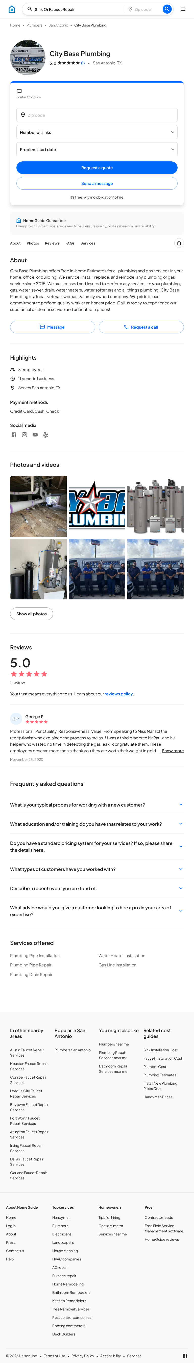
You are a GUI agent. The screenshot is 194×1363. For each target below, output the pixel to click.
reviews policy (119, 693)
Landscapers (63, 1242)
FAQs (70, 243)
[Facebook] (14, 435)
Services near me (113, 1234)
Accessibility (110, 1355)
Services (88, 243)
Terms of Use (54, 1355)
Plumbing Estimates (159, 1075)
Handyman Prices (158, 1096)
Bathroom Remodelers (71, 1292)
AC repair (60, 1267)
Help (10, 1259)
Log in (11, 1225)
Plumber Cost (154, 1066)
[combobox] (75, 9)
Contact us (15, 1250)
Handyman (61, 1217)
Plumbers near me (114, 1044)
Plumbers (34, 25)
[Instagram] (24, 435)
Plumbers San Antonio (73, 1050)
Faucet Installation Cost (162, 1058)
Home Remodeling (68, 1284)
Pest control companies (71, 1317)
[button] (97, 804)
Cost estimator (111, 1225)
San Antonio (58, 25)
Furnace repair (64, 1275)
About (15, 243)
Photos (33, 243)
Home (15, 25)
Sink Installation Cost (160, 1050)
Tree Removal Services (71, 1309)
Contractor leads (159, 1217)
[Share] (179, 243)
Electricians (61, 1234)
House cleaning (65, 1250)
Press (10, 1242)
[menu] (12, 9)
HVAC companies (66, 1259)
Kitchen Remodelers (69, 1300)
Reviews (52, 243)
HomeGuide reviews (162, 1239)
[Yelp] (46, 435)
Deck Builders (63, 1334)
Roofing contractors (68, 1325)
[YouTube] (35, 435)
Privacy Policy (82, 1355)
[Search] (167, 9)
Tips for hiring (109, 1217)
